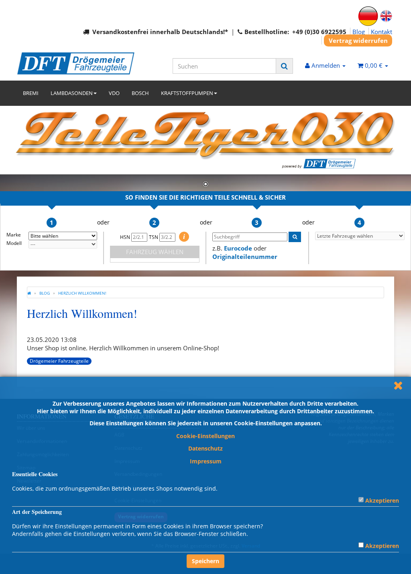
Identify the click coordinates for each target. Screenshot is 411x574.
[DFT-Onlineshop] (75, 63)
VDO (114, 93)
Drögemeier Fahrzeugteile (59, 361)
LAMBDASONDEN (72, 93)
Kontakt (381, 32)
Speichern (205, 561)
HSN (125, 237)
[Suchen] (284, 66)
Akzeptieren (382, 500)
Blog (358, 32)
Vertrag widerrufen (358, 40)
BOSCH (140, 93)
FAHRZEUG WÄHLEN (154, 252)
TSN (154, 237)
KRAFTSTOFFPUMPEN (187, 93)
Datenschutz (205, 448)
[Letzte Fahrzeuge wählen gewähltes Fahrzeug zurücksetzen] (360, 236)
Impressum (206, 461)
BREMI (31, 93)
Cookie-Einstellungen (205, 436)
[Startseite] (29, 293)
